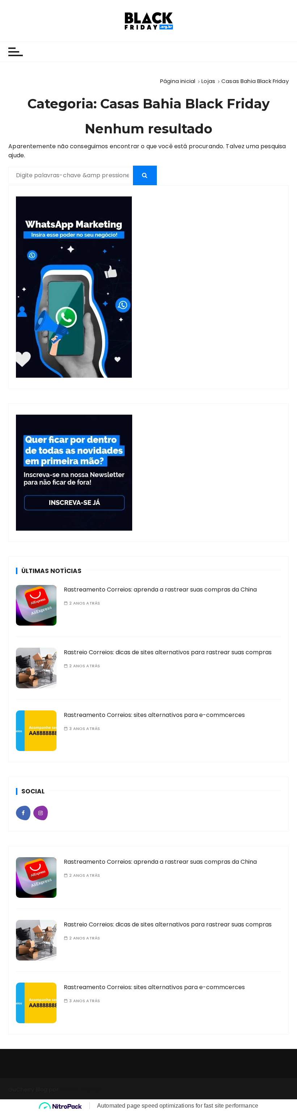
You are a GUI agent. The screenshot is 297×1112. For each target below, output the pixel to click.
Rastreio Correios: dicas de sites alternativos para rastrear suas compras (168, 652)
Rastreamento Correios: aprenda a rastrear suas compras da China (160, 589)
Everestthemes (81, 1089)
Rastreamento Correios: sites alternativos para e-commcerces (154, 715)
